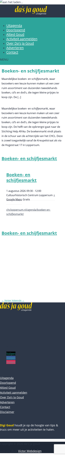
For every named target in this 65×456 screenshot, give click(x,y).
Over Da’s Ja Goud (20, 43)
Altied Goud (15, 34)
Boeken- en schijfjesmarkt (29, 158)
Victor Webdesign (29, 451)
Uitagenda (14, 25)
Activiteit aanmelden (21, 39)
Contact (12, 52)
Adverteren (15, 48)
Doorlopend (15, 30)
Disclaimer (7, 412)
